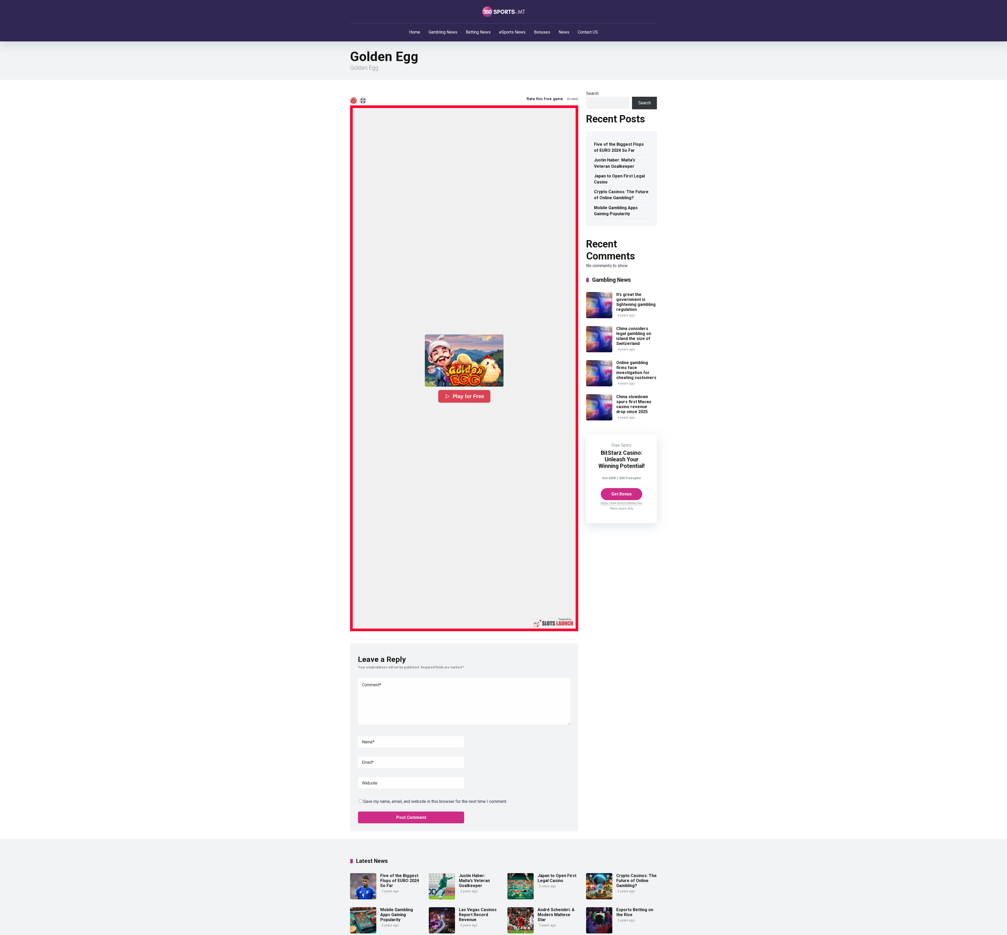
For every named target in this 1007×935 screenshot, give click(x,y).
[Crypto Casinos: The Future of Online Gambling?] (599, 897)
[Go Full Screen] (363, 100)
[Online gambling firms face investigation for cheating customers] (599, 384)
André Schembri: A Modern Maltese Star (556, 914)
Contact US (588, 32)
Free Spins (621, 445)
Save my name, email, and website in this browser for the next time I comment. (435, 801)
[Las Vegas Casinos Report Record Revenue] (442, 931)
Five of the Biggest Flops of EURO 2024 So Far (619, 147)
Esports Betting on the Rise (634, 912)
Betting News (478, 32)
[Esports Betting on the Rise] (599, 931)
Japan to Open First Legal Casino (619, 179)
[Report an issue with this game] (353, 100)
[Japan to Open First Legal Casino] (520, 897)
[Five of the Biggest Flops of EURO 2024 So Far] (363, 897)
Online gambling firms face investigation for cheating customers (636, 370)
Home (414, 32)
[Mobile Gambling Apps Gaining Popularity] (363, 931)
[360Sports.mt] (503, 12)
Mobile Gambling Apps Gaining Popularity (616, 210)
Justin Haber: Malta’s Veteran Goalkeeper (614, 163)
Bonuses (542, 32)
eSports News (512, 32)
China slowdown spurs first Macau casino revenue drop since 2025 (633, 404)
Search (592, 93)
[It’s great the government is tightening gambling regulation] (599, 316)
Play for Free (468, 396)
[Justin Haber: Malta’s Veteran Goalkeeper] (442, 897)
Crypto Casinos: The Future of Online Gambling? (621, 194)
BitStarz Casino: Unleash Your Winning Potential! (621, 459)
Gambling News (442, 32)
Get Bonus (621, 493)
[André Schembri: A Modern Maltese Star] (520, 931)
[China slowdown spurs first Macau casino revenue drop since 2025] (599, 419)
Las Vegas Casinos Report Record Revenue (478, 914)
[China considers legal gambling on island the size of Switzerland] (599, 350)
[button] (464, 360)
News (564, 32)
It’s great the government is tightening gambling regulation (636, 302)
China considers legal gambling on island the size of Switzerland (633, 336)
